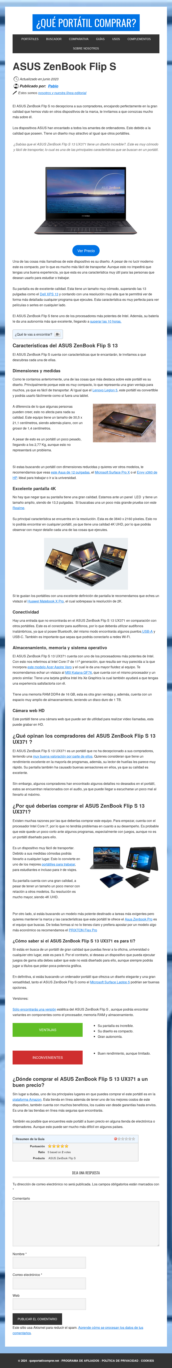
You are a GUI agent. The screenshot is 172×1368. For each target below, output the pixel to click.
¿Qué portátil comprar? (86, 22)
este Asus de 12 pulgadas (70, 472)
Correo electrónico (27, 1274)
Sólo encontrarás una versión (34, 1009)
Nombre (20, 1253)
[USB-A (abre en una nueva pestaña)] (141, 631)
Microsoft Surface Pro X (112, 472)
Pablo (53, 86)
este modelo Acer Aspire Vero (49, 667)
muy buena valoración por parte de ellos (63, 756)
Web (16, 1295)
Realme (18, 507)
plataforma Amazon (27, 1099)
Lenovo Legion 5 (105, 390)
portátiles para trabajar (58, 864)
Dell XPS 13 (49, 294)
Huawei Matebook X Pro (45, 601)
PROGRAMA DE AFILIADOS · (81, 1361)
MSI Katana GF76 (78, 672)
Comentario (21, 1198)
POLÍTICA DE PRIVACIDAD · (121, 1361)
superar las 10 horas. (105, 321)
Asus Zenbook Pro (138, 919)
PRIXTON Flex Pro (83, 930)
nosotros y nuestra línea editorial (62, 93)
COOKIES (147, 1361)
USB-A (147, 631)
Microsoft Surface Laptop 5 (110, 982)
